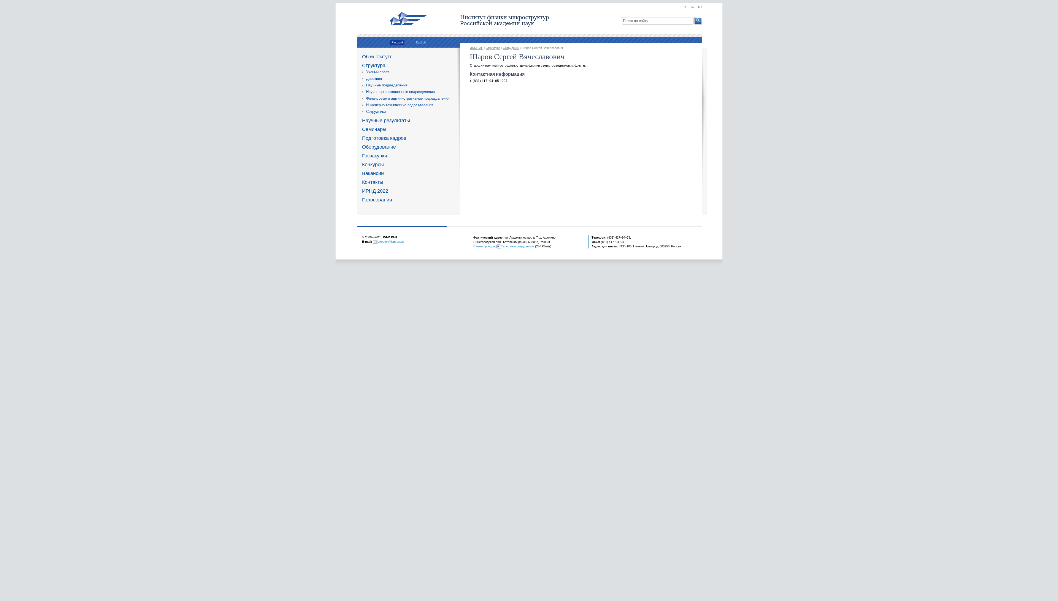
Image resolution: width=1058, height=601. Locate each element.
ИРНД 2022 (375, 191)
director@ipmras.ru (391, 241)
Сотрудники (376, 112)
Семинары (374, 129)
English (421, 42)
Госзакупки (374, 156)
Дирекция (374, 79)
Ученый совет (377, 72)
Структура (373, 65)
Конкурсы (373, 164)
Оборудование (379, 147)
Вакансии (373, 173)
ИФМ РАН (476, 48)
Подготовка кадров (384, 138)
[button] (698, 20)
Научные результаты (386, 120)
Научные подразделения (386, 85)
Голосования (377, 200)
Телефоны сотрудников (517, 246)
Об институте (377, 56)
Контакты (372, 182)
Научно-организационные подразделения (400, 92)
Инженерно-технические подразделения (399, 105)
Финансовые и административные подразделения (407, 98)
